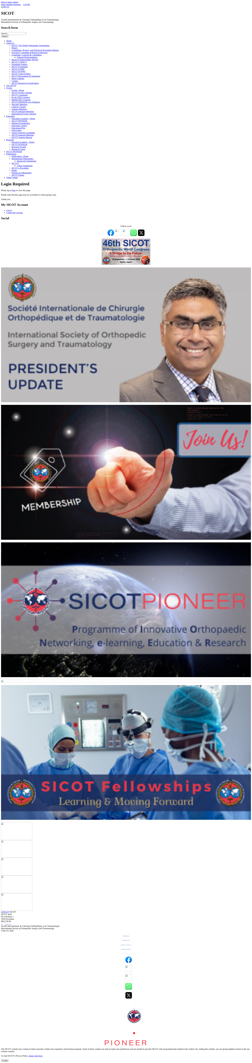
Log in (9, 210)
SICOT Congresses (20, 95)
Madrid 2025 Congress (21, 100)
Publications (11, 154)
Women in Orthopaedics (22, 173)
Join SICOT (11, 85)
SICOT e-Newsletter (20, 168)
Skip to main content (9, 2)
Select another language (11, 4)
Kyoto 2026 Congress (21, 97)
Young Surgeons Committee (23, 133)
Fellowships (17, 130)
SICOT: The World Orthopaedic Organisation (30, 45)
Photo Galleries (18, 78)
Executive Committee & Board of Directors (30, 52)
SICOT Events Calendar (22, 93)
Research (10, 140)
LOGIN (26, 4)
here (14, 190)
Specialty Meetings (19, 104)
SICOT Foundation (20, 67)
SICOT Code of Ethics (21, 74)
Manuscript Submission (26, 161)
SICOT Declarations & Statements (26, 76)
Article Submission (25, 166)
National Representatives (27, 57)
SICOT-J (15, 163)
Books (14, 170)
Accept (4, 1061)
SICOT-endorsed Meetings (23, 111)
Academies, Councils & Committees (27, 55)
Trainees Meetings (19, 109)
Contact (15, 81)
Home (8, 41)
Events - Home (18, 90)
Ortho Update (12, 177)
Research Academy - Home (23, 142)
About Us (10, 43)
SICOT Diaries (18, 175)
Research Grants (18, 149)
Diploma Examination (21, 123)
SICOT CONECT (19, 62)
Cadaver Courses (19, 107)
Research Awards (19, 147)
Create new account (14, 213)
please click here (35, 1056)
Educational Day (18, 128)
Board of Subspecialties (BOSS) (25, 60)
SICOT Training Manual (22, 137)
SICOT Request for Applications (25, 83)
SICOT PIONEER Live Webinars (26, 102)
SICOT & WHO (18, 71)
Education (10, 116)
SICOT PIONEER (19, 121)
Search (4, 33)
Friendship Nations (19, 64)
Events (9, 88)
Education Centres (19, 126)
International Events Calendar (24, 114)
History (15, 48)
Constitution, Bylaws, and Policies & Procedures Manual (35, 50)
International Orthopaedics (22, 159)
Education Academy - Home (23, 118)
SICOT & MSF (18, 69)
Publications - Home (20, 156)
